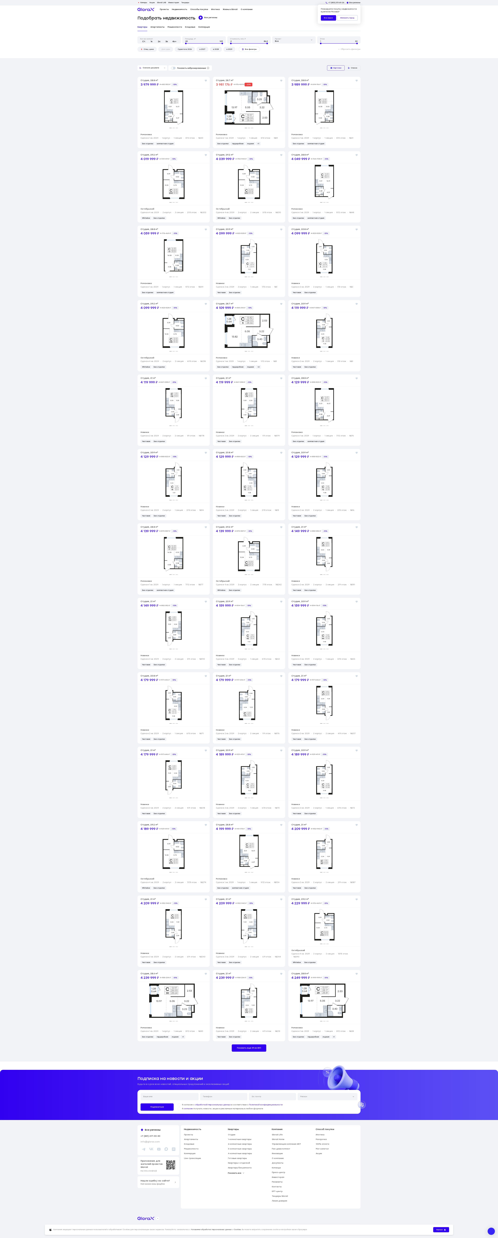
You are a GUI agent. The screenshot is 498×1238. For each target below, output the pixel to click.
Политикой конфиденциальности (266, 1105)
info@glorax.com (150, 1141)
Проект (278, 39)
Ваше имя (147, 1096)
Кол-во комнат (146, 39)
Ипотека (215, 9)
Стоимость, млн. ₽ (238, 39)
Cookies (237, 1229)
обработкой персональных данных (213, 1105)
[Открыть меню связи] (491, 1231)
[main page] (146, 9)
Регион (303, 1096)
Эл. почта (256, 1096)
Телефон (207, 1096)
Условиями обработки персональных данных (211, 1229)
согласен (188, 1109)
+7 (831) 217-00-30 (150, 1136)
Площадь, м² (190, 39)
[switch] (172, 68)
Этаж (322, 39)
